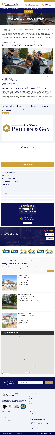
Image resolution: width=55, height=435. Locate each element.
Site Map (42, 433)
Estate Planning (7, 420)
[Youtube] (47, 1)
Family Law (28, 8)
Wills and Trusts (34, 8)
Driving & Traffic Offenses (8, 178)
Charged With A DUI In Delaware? (10, 181)
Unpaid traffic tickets (8, 79)
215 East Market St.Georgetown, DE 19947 (26, 315)
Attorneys (7, 8)
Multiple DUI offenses (8, 81)
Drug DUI (6, 417)
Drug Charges (5, 175)
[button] (9, 8)
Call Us (49, 5)
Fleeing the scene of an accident (10, 84)
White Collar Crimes (7, 194)
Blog (32, 403)
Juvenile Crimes (5, 187)
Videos (32, 400)
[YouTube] (32, 429)
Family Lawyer (5, 184)
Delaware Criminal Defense (8, 172)
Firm (32, 398)
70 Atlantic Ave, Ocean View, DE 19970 (26, 296)
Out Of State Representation (9, 197)
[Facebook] (44, 1)
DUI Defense (22, 8)
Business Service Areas (48, 433)
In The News (33, 405)
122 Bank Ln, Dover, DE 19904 (24, 277)
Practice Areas (5, 169)
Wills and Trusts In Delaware (9, 200)
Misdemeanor (5, 190)
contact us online (8, 110)
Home (3, 8)
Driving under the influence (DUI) (10, 80)
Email (34, 5)
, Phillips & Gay (15, 37)
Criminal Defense (14, 8)
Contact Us (40, 8)
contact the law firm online (11, 42)
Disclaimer (38, 433)
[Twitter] (49, 1)
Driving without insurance (9, 83)
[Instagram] (52, 1)
